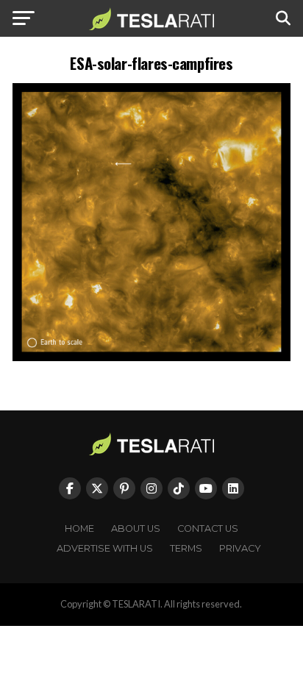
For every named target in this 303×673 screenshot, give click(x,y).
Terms (186, 548)
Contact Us (207, 528)
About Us (135, 528)
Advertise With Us (105, 548)
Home (79, 528)
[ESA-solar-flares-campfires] (151, 357)
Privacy (240, 548)
